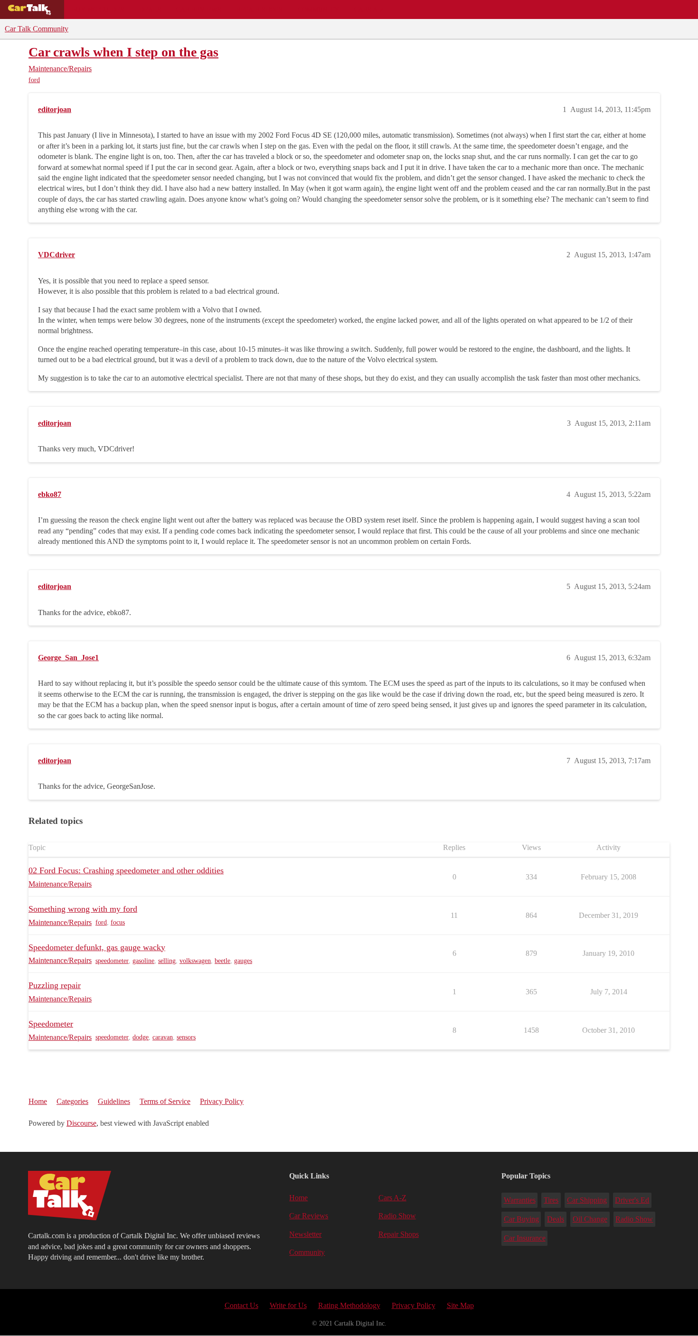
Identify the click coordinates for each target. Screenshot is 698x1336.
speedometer (112, 960)
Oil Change (590, 1219)
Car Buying (521, 1219)
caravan (162, 1037)
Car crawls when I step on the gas (123, 52)
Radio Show (397, 1216)
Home (37, 1101)
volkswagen (195, 960)
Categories (72, 1101)
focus (118, 922)
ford (34, 80)
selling (167, 960)
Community (318, 9)
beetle (222, 960)
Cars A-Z (369, 9)
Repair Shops (259, 9)
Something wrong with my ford (82, 909)
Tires (551, 1200)
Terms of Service (165, 1101)
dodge (140, 1037)
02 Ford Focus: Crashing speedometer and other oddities (126, 870)
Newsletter (305, 1234)
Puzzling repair (54, 985)
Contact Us (241, 1305)
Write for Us (288, 1305)
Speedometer (50, 1023)
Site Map (460, 1305)
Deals (150, 9)
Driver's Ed (632, 1200)
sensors (186, 1037)
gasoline (143, 960)
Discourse (81, 1123)
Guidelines (114, 1101)
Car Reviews (198, 9)
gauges (243, 960)
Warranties (520, 1200)
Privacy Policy (222, 1101)
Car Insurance (525, 1238)
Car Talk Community (36, 29)
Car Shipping (587, 1200)
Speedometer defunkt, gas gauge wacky (96, 947)
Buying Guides (98, 9)
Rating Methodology (349, 1305)
